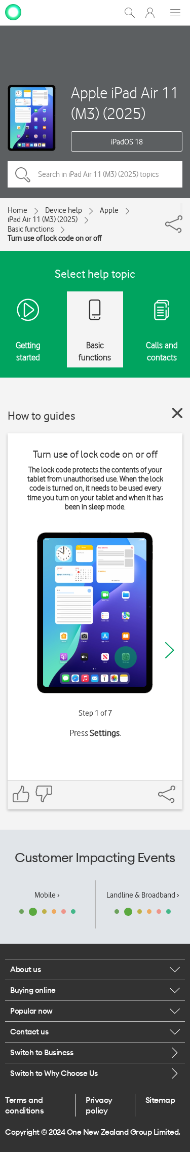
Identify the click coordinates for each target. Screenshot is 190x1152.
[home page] (13, 11)
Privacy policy (99, 1105)
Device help (63, 210)
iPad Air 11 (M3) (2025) (43, 219)
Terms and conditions (24, 1105)
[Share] (181, 209)
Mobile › (47, 895)
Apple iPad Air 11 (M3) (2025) (125, 103)
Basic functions (31, 229)
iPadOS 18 (127, 141)
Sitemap (160, 1100)
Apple (109, 210)
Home (17, 210)
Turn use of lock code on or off (54, 238)
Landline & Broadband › (142, 895)
